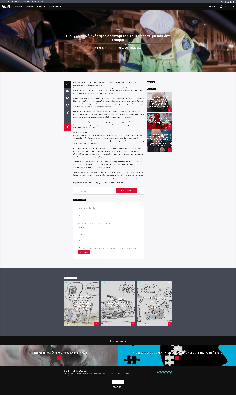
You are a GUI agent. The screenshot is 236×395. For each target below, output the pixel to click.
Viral (118, 31)
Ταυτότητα (110, 373)
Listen (213, 6)
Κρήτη (159, 114)
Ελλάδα (156, 93)
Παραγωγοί (16, 1)
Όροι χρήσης (68, 373)
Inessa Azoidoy (112, 48)
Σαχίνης (164, 131)
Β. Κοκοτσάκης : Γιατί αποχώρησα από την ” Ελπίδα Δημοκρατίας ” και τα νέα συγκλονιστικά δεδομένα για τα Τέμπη (159, 140)
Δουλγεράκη (151, 114)
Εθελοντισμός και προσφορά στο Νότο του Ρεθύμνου (159, 120)
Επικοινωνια (26, 1)
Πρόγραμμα (6, 1)
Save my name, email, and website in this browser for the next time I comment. (109, 248)
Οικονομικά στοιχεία (39, 1)
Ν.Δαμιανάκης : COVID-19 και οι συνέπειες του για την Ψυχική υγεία (177, 353)
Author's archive (126, 190)
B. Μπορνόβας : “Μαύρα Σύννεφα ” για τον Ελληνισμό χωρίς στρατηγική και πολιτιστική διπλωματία (159, 101)
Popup (225, 6)
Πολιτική (163, 93)
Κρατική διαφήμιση (82, 373)
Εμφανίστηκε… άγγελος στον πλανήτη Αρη (59, 353)
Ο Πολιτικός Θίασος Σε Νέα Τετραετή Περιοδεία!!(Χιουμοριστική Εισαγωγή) (82, 302)
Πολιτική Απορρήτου (97, 373)
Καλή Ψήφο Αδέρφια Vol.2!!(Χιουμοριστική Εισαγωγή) (155, 302)
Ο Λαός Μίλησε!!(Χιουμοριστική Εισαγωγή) (118, 302)
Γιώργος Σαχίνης (70, 323)
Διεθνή (149, 93)
